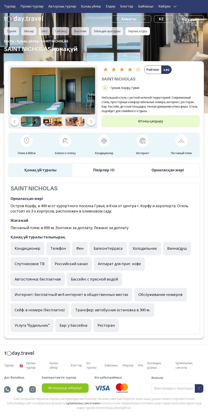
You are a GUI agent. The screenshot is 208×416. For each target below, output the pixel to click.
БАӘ (44, 31)
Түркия (11, 31)
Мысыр (29, 31)
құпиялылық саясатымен (83, 403)
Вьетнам (80, 31)
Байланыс (146, 6)
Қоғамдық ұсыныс (154, 365)
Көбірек (164, 6)
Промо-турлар (32, 6)
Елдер (110, 6)
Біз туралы (91, 365)
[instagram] (32, 389)
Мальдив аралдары (107, 31)
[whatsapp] (7, 389)
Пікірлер (127, 365)
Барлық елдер (137, 31)
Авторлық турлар (62, 6)
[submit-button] (199, 388)
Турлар (10, 6)
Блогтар (126, 6)
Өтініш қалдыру (150, 121)
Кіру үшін (190, 19)
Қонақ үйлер (91, 6)
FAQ (140, 365)
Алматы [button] (128, 19)
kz (161, 19)
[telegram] (20, 389)
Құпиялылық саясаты (184, 365)
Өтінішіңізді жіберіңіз (65, 388)
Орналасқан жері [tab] (168, 170)
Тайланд (60, 31)
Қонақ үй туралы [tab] (40, 170)
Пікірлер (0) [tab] (104, 170)
